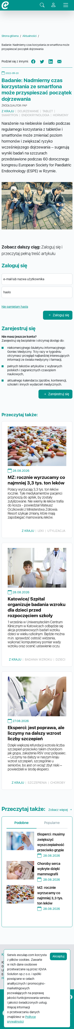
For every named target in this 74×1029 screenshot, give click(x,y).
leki (41, 531)
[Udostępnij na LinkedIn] (51, 62)
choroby (57, 782)
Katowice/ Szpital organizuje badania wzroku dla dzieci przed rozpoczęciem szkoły (37, 607)
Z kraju (8, 111)
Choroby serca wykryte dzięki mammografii (48, 868)
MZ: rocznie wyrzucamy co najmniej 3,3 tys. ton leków (36, 480)
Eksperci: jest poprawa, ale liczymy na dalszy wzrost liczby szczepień (36, 733)
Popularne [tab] (52, 823)
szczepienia (37, 782)
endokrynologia (35, 115)
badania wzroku (38, 659)
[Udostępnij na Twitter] (42, 62)
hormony (60, 115)
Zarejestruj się (58, 394)
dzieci (60, 659)
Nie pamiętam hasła (15, 307)
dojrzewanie (28, 111)
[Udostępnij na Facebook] (33, 62)
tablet (47, 111)
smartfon (10, 115)
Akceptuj (58, 956)
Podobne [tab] (21, 823)
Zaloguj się (61, 315)
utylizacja (56, 531)
